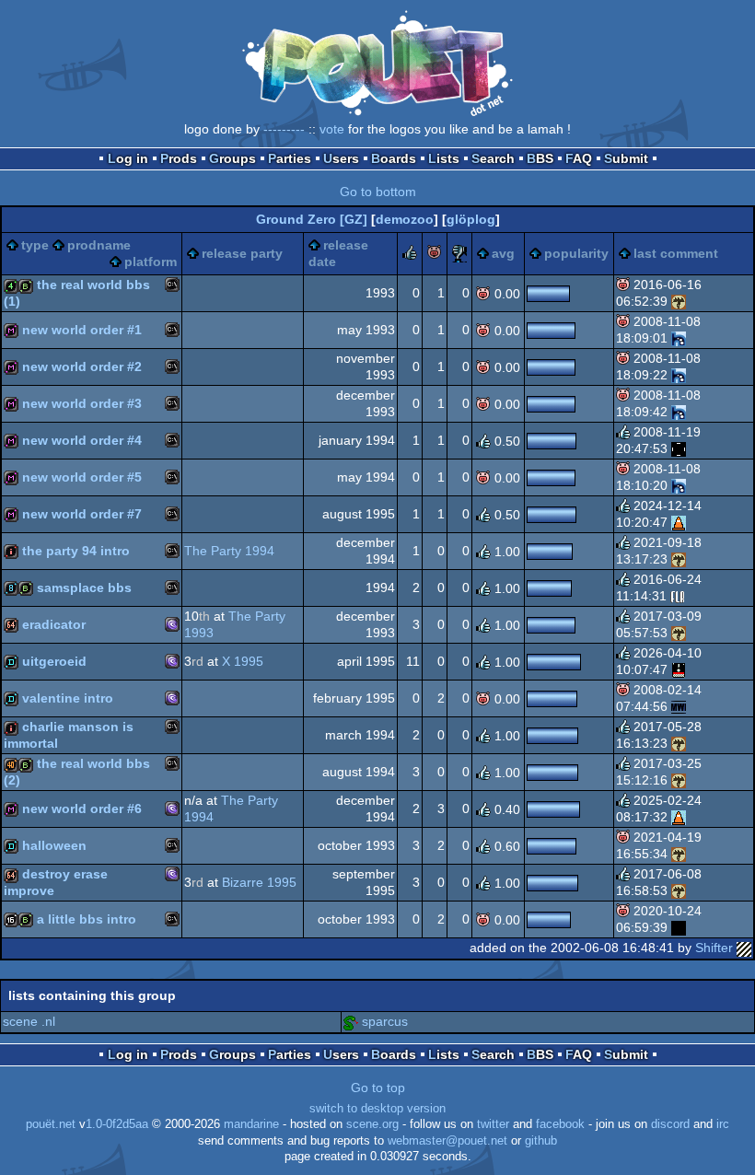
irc (722, 1124)
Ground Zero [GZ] (311, 219)
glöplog (471, 219)
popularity (576, 253)
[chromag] (678, 706)
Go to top (378, 1087)
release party (242, 253)
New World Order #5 (82, 477)
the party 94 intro (76, 550)
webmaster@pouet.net (447, 1140)
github (541, 1140)
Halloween (54, 845)
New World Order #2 (82, 366)
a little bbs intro (86, 919)
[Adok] (678, 338)
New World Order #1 (82, 329)
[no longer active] (678, 927)
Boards (393, 158)
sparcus (385, 1021)
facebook (560, 1124)
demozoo (405, 219)
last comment (675, 253)
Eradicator (54, 624)
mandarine (251, 1124)
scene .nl (29, 1021)
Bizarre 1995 (259, 882)
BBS (540, 158)
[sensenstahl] (678, 301)
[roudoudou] (678, 669)
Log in (128, 158)
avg (503, 253)
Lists (443, 158)
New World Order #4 (82, 440)
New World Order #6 (82, 808)
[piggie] (434, 255)
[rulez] (409, 255)
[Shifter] (744, 947)
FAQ (578, 158)
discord (670, 1124)
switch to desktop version (377, 1108)
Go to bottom (378, 191)
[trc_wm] (678, 448)
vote (331, 129)
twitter (493, 1124)
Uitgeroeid (54, 661)
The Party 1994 (229, 550)
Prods (178, 158)
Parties (289, 158)
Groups (232, 158)
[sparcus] (350, 1021)
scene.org (372, 1124)
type (35, 245)
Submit (626, 158)
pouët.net (51, 1124)
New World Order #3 (82, 403)
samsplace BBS (84, 587)
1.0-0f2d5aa (117, 1124)
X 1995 (242, 661)
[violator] (677, 595)
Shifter (714, 947)
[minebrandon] (678, 522)
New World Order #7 (82, 513)
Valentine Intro (67, 698)
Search (493, 158)
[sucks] (459, 255)
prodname (99, 245)
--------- (284, 129)
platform (150, 261)
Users (341, 158)
